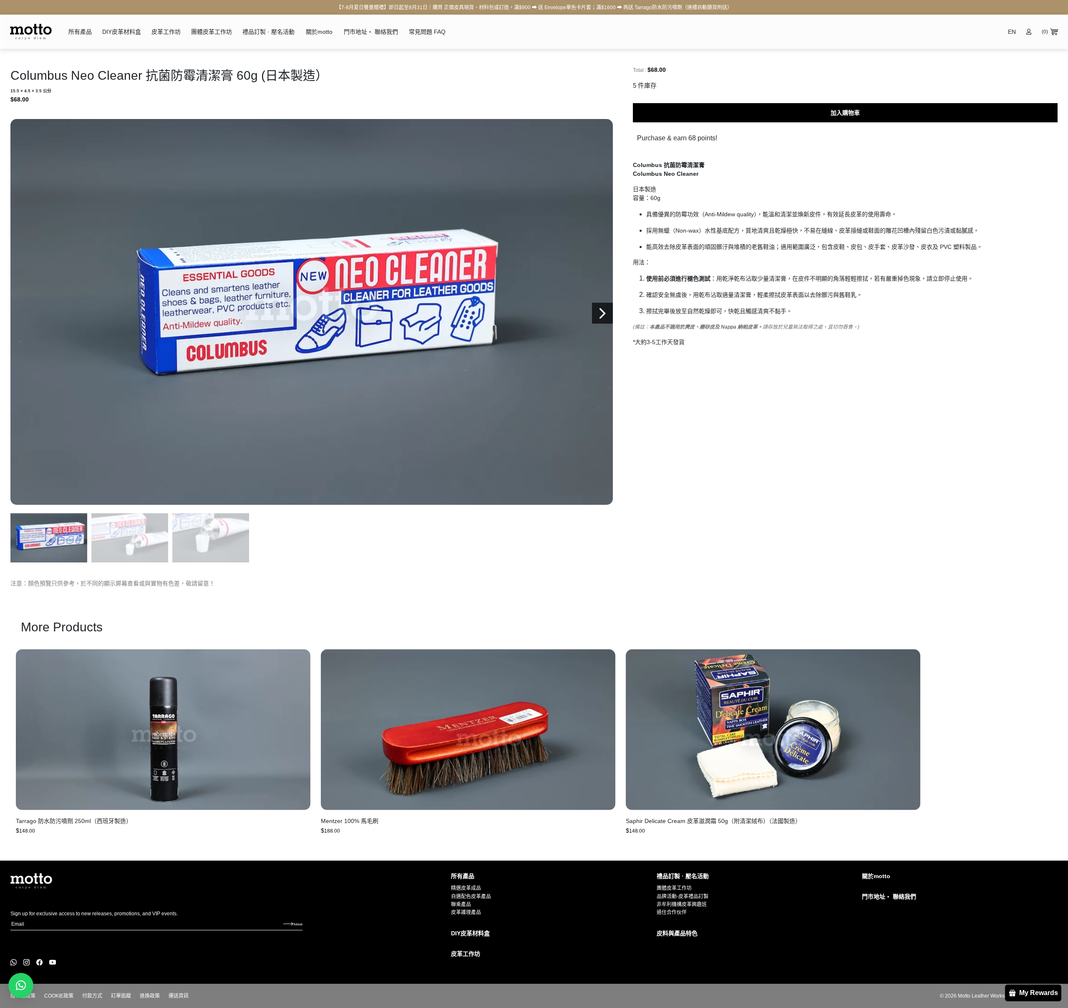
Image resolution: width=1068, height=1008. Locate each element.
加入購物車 (845, 112)
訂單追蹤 (121, 996)
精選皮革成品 (466, 888)
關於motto (319, 31)
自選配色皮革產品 (471, 896)
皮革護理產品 (466, 912)
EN (1012, 31)
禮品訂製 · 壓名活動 (268, 31)
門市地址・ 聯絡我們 (371, 31)
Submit (297, 924)
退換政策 (150, 996)
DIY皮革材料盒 (121, 31)
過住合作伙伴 (672, 912)
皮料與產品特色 (677, 933)
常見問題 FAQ (427, 31)
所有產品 (80, 31)
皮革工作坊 (166, 31)
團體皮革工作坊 (211, 31)
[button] (602, 313)
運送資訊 (179, 996)
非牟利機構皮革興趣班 (682, 904)
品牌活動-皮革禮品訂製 (682, 896)
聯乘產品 (461, 904)
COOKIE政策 (58, 996)
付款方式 (92, 996)
